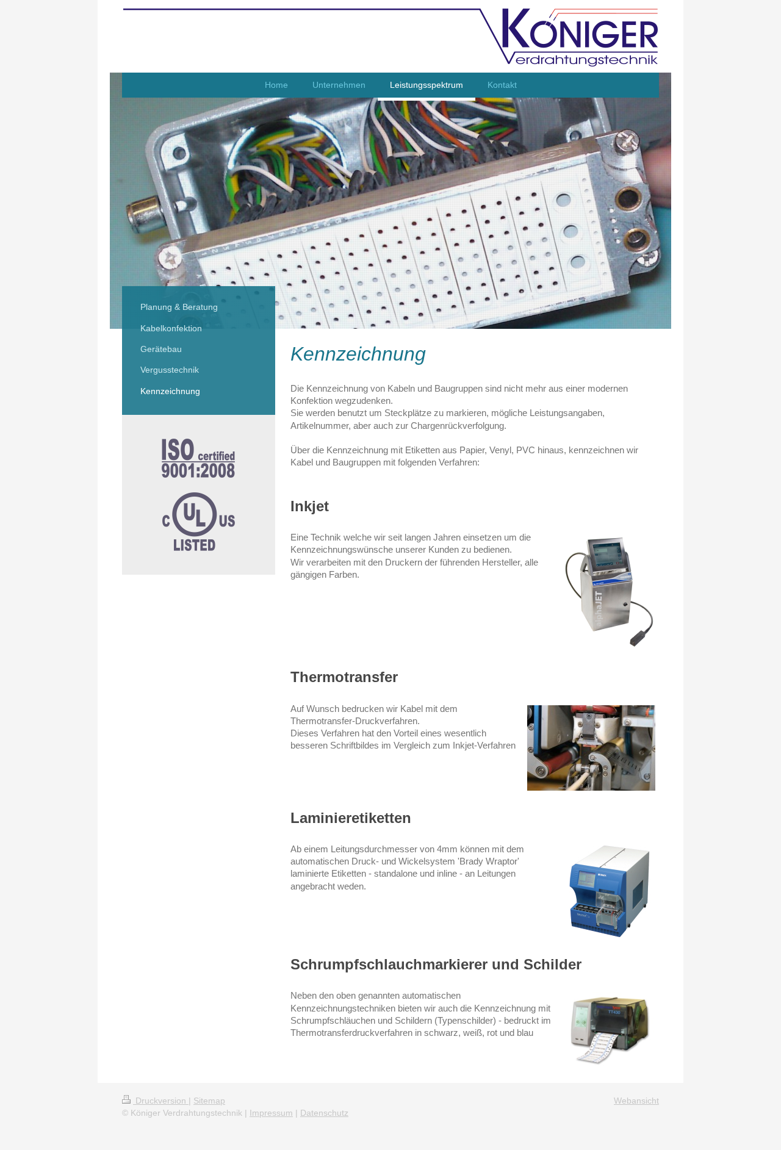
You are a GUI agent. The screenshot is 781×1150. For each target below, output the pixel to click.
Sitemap (209, 1100)
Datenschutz (324, 1113)
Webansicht (636, 1100)
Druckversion (161, 1100)
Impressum (271, 1113)
